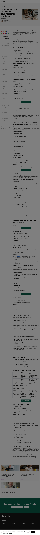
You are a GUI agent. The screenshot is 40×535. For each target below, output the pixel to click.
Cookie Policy (10, 533)
